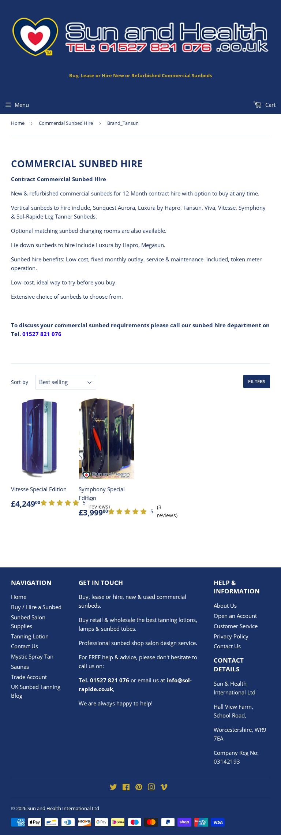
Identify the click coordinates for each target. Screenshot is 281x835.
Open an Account (235, 615)
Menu (22, 104)
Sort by (19, 382)
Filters (256, 381)
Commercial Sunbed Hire (66, 123)
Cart (270, 104)
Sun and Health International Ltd (63, 808)
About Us (225, 605)
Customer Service (236, 626)
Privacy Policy (231, 636)
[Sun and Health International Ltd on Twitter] (113, 787)
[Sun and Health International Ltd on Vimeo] (164, 787)
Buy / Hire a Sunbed (36, 607)
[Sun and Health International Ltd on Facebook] (126, 787)
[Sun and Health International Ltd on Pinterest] (139, 787)
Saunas (20, 666)
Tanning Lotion (30, 636)
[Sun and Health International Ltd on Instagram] (151, 787)
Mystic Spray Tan (32, 656)
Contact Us (24, 646)
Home (18, 123)
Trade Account (29, 677)
